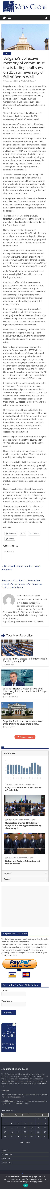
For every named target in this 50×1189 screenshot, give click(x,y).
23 (45, 1132)
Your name (6, 1001)
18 (12, 1132)
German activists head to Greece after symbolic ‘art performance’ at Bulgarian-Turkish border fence (21, 584)
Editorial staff (6, 1154)
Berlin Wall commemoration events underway (21, 568)
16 (45, 1127)
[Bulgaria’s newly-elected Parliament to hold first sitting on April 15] (17, 641)
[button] (24, 753)
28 (32, 1136)
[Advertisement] (24, 906)
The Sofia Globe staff (28, 81)
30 (45, 1136)
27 (25, 1136)
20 (25, 1132)
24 (5, 1136)
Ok (26, 1185)
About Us (5, 1150)
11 (12, 1127)
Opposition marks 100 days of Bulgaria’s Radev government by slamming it (23, 825)
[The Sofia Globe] (4, 17)
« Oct (22, 1142)
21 (32, 1132)
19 (18, 1132)
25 (12, 1136)
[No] (47, 1181)
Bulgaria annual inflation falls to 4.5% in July (23, 789)
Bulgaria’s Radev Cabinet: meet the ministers (22, 862)
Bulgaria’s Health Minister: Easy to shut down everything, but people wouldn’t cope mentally (25, 691)
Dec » (28, 1142)
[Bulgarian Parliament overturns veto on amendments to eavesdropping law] (17, 703)
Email (4, 990)
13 (25, 1127)
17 (5, 1132)
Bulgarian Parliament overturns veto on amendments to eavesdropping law (23, 722)
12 (18, 1127)
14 (32, 1127)
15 (38, 1127)
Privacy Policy (6, 1162)
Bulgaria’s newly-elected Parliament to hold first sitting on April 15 (25, 660)
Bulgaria (7, 54)
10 (5, 1127)
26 (18, 1136)
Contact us (5, 1158)
